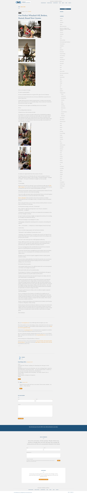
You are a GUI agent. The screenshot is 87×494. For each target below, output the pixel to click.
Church (61, 36)
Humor (61, 81)
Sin (60, 164)
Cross (61, 38)
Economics (61, 49)
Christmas (29, 11)
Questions (61, 139)
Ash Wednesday (63, 98)
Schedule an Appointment (43, 479)
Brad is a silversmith (22, 197)
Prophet (61, 135)
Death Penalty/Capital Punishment (65, 42)
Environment (62, 51)
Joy (60, 86)
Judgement (61, 90)
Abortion (61, 18)
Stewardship (62, 168)
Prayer (61, 129)
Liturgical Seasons (62, 92)
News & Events (62, 119)
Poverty (61, 127)
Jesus (60, 84)
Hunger (61, 82)
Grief (60, 67)
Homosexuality (62, 77)
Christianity (61, 34)
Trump (61, 178)
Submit (59, 460)
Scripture (61, 156)
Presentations (30, 489)
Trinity (61, 176)
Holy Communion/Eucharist (64, 73)
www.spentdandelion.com (40, 335)
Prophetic (61, 137)
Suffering (61, 170)
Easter (62, 102)
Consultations (37, 489)
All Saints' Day (63, 96)
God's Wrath (62, 61)
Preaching (61, 131)
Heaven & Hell (62, 71)
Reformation (63, 115)
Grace (61, 65)
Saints (61, 152)
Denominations (62, 43)
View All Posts (23, 6)
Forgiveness (61, 57)
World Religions (62, 185)
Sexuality (61, 162)
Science (61, 154)
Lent (62, 109)
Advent (62, 94)
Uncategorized (62, 182)
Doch (61, 47)
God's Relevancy (62, 59)
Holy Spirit (61, 75)
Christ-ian (61, 32)
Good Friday (63, 105)
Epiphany (62, 103)
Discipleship (62, 45)
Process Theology (62, 133)
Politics (61, 125)
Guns (61, 69)
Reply (21, 388)
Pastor (61, 123)
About (50, 489)
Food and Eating (62, 55)
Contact (57, 489)
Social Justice (62, 166)
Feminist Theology (62, 53)
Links (54, 489)
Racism (61, 143)
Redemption (62, 146)
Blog (47, 489)
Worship (61, 187)
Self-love (61, 160)
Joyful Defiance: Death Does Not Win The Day (43, 342)
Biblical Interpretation (63, 26)
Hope (61, 79)
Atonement (61, 22)
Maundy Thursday (64, 111)
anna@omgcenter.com (28, 330)
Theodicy (61, 172)
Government (62, 63)
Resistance (61, 148)
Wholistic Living (62, 183)
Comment (19, 404)
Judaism (61, 88)
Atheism (61, 20)
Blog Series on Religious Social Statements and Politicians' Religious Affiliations (65, 29)
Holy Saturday (63, 107)
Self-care (61, 158)
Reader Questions (62, 144)
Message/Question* (29, 452)
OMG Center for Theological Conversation (23, 2)
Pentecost (62, 113)
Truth (61, 180)
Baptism (61, 24)
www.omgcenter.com (25, 322)
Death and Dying (62, 40)
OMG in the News (62, 121)
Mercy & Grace (62, 117)
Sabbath (61, 150)
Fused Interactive (30, 492)
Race (60, 141)
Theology (61, 174)
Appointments (43, 489)
